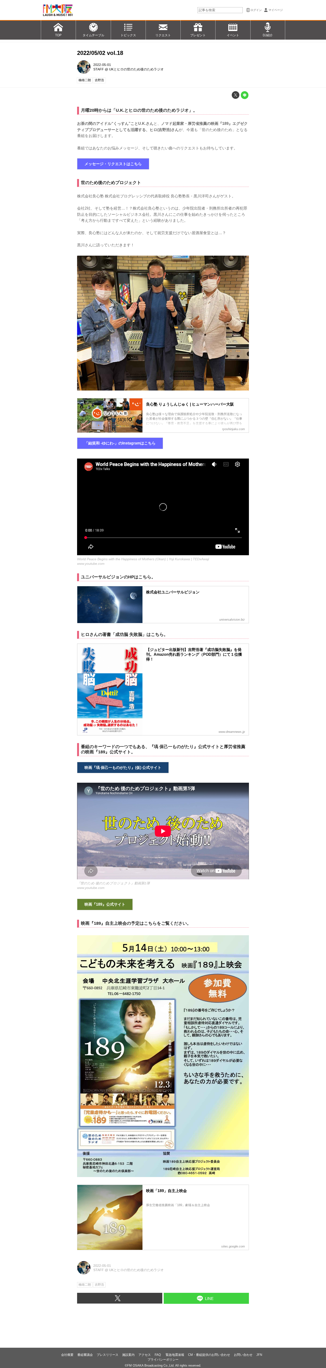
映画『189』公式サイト (104, 904)
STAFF (98, 69)
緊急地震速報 (175, 1355)
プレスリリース (107, 1355)
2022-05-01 (102, 65)
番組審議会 (85, 1355)
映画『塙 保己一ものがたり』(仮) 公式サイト (122, 768)
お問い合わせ (243, 1355)
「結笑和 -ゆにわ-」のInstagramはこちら (120, 443)
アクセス (144, 1355)
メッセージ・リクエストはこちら (113, 164)
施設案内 (128, 1355)
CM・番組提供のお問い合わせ (209, 1355)
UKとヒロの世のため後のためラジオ (136, 69)
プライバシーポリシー (163, 1359)
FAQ (158, 1355)
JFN (259, 1355)
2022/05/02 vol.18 (100, 53)
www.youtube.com (91, 563)
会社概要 (67, 1355)
